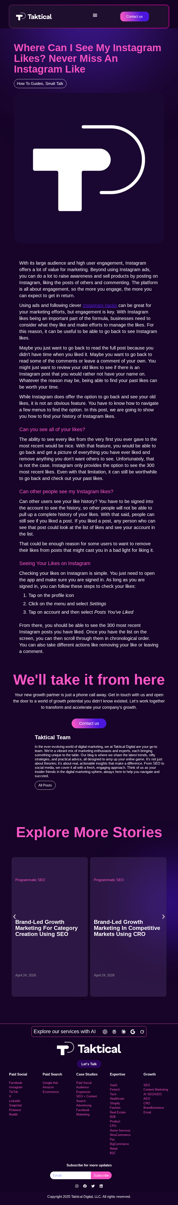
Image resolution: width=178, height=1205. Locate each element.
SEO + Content (86, 1096)
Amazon (48, 1087)
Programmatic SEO (30, 880)
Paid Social (18, 1074)
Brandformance (153, 1107)
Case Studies (87, 1074)
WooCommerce (120, 1135)
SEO (146, 1085)
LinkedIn (14, 1101)
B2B (113, 1116)
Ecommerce (51, 1092)
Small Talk (54, 83)
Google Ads (50, 1083)
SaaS (113, 1085)
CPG (113, 1126)
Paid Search (52, 1074)
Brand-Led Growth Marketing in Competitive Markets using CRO (127, 928)
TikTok (13, 1092)
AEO (146, 1098)
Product (115, 1121)
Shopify (115, 1103)
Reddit (13, 1114)
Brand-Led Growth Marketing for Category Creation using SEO (46, 928)
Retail (114, 1148)
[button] (95, 15)
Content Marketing (155, 1089)
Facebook (15, 1083)
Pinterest (15, 1110)
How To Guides (30, 83)
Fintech (115, 1089)
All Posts (45, 785)
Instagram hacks (100, 305)
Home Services (120, 1130)
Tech (113, 1094)
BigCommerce (119, 1144)
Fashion (115, 1107)
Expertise (117, 1074)
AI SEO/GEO (152, 1094)
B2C (113, 1153)
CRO (146, 1103)
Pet (112, 1139)
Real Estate (118, 1112)
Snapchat (15, 1105)
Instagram (15, 1087)
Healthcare (117, 1098)
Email (147, 1112)
